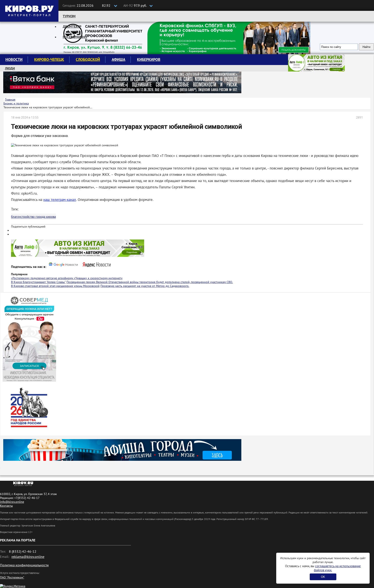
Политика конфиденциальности (24, 565)
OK (323, 576)
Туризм (69, 16)
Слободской (88, 59)
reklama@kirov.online (27, 556)
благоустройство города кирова (33, 217)
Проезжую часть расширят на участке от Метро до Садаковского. (144, 286)
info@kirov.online (12, 502)
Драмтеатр (72, 26)
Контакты (6, 506)
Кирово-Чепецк (49, 59)
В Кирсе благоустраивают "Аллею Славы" (38, 282)
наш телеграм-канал (59, 199)
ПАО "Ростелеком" (12, 577)
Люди (10, 68)
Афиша (118, 59)
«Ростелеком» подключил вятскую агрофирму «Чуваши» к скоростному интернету (67, 278)
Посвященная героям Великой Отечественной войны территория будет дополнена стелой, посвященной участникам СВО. (149, 282)
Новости (14, 59)
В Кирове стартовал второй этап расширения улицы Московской (55, 286)
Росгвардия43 (75, 37)
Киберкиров (148, 59)
